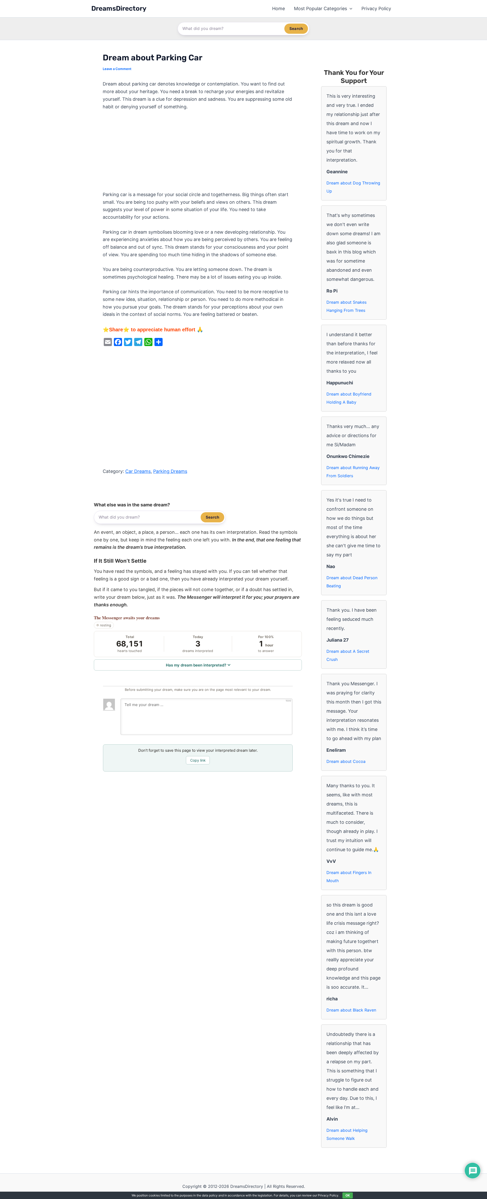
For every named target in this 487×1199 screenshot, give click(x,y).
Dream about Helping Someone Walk (347, 1134)
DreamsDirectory (118, 8)
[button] (349, 8)
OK (347, 1195)
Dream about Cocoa (346, 761)
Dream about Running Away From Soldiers (353, 471)
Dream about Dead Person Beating (351, 581)
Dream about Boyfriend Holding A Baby (348, 398)
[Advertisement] (198, 153)
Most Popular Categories (320, 8)
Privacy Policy (376, 8)
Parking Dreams (170, 471)
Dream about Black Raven (351, 1010)
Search (296, 28)
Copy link (198, 760)
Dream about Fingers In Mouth (348, 876)
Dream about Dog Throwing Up (353, 187)
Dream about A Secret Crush (347, 655)
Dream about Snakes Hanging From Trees (346, 306)
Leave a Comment (117, 69)
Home (278, 8)
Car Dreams (138, 471)
